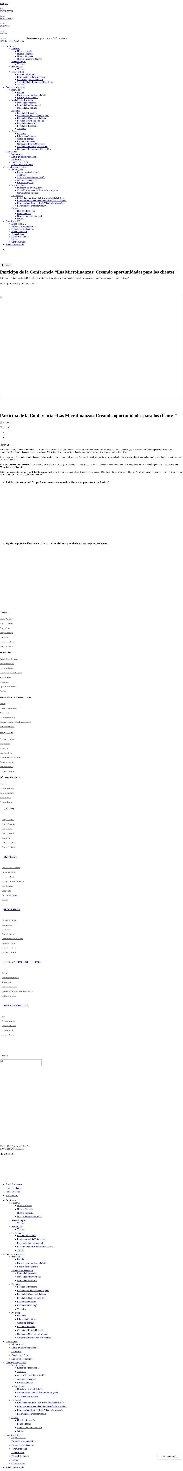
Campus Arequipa (6, 619)
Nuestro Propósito (25, 1213)
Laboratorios (17, 1400)
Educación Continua (26, 1319)
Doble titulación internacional (24, 1347)
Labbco (14, 1460)
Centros (14, 1417)
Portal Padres (12, 1195)
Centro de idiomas (6, 753)
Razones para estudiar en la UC (31, 1263)
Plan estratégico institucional (30, 1243)
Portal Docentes (13, 1191)
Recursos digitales (25, 1382)
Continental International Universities (34, 1337)
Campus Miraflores (6, 646)
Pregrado (15, 1284)
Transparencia (4, 713)
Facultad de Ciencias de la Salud (31, 1294)
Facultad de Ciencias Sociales (30, 1298)
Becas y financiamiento (27, 1266)
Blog (3, 1017)
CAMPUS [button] (9, 808)
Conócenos (11, 1200)
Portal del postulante (7, 788)
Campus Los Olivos (7, 642)
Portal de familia (5, 798)
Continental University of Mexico (32, 1334)
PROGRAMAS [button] (12, 909)
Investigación (4, 682)
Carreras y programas (15, 1254)
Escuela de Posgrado (7, 762)
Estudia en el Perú (19, 1355)
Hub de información (7, 664)
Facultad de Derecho (26, 1301)
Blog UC (4, 3)
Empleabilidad (17, 1452)
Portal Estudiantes (14, 1188)
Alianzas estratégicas (26, 1379)
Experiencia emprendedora (23, 1441)
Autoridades (16, 1226)
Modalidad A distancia (27, 1280)
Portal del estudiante (7, 793)
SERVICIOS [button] (10, 856)
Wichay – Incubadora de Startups (11, 673)
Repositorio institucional (28, 1368)
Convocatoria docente (7, 717)
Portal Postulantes (14, 1184)
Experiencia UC (13, 1435)
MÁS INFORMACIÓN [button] (16, 1005)
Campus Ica (4, 637)
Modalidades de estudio (22, 1270)
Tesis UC (21, 1371)
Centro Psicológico (20, 1456)
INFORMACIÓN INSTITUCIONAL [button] (23, 962)
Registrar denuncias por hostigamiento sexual (15, 722)
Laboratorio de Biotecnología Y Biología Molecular (40, 1410)
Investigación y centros (16, 1362)
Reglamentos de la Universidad (31, 1239)
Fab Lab (3, 691)
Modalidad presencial (26, 1273)
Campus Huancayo (6, 633)
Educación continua (6, 767)
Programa (15, 1313)
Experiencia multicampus (22, 1445)
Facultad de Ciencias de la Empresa (33, 1290)
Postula (20, 1259)
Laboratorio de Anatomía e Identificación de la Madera (41, 1406)
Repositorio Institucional (8, 708)
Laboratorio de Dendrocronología (32, 1414)
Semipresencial (5, 744)
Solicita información (15, 1467)
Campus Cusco (5, 628)
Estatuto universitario (26, 1235)
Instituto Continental (7, 771)
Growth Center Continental (9, 659)
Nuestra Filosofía (25, 1209)
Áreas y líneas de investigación (31, 1375)
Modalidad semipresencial (29, 1276)
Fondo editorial (24, 1424)
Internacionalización (6, 668)
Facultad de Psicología (27, 1305)
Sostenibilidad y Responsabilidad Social (35, 1246)
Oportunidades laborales (8, 687)
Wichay (20, 1431)
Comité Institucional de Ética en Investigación (37, 1392)
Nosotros (15, 1203)
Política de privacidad (7, 727)
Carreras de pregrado (7, 739)
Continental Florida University (10, 758)
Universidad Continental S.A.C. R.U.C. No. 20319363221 (14, 1147)
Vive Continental (5, 677)
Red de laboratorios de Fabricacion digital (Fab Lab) (40, 1402)
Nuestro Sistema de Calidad (29, 1216)
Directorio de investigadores (29, 1389)
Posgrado (21, 1315)
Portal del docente (6, 802)
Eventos (5, 265)
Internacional (11, 1341)
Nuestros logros (18, 1220)
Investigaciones (18, 1365)
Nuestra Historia (24, 1205)
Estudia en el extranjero (22, 1359)
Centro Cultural (18, 1463)
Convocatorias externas (27, 1396)
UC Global (16, 1351)
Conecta (2, 704)
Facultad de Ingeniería (27, 1287)
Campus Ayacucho (6, 624)
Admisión (15, 1256)
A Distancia (4, 748)
